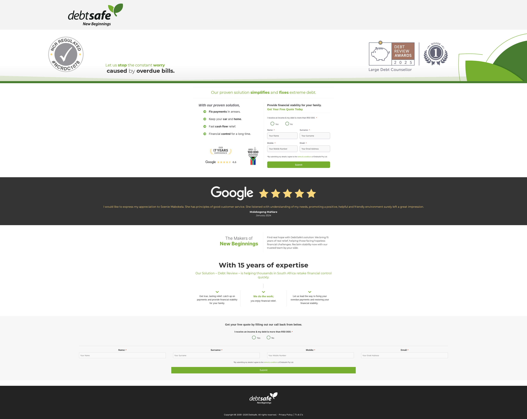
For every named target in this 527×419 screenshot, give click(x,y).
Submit (298, 164)
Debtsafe (252, 414)
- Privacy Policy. (285, 414)
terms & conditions (305, 157)
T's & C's (299, 414)
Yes (276, 124)
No (291, 124)
